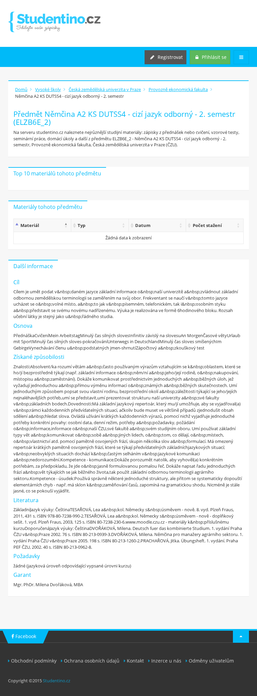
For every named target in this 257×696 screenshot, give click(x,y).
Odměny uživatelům (211, 661)
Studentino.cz (56, 681)
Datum (143, 225)
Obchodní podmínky (34, 661)
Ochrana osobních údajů (91, 661)
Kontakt (135, 661)
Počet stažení (207, 225)
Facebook (25, 636)
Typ (81, 225)
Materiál (29, 225)
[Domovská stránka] (54, 22)
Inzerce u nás (166, 661)
